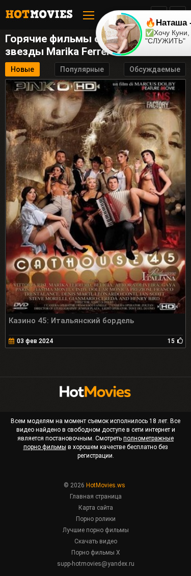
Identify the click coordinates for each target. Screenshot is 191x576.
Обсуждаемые (154, 69)
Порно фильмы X (95, 552)
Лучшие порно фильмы (96, 530)
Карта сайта (95, 507)
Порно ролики (96, 518)
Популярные (82, 69)
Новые (22, 69)
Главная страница (96, 496)
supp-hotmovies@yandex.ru (95, 563)
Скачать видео (95, 541)
